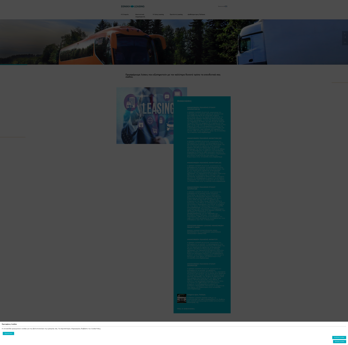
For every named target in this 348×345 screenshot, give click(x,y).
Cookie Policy (95, 328)
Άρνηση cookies (339, 341)
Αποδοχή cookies (339, 337)
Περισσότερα (8, 333)
